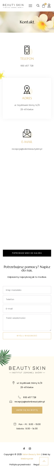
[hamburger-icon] (30, 5)
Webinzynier (27, 458)
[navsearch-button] (38, 6)
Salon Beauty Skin (31, 454)
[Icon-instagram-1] (30, 449)
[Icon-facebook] (24, 449)
